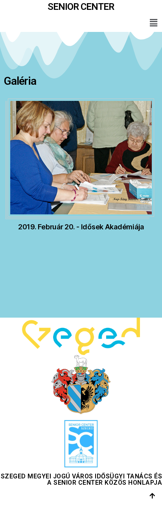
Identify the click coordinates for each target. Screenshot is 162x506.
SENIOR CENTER (81, 6)
